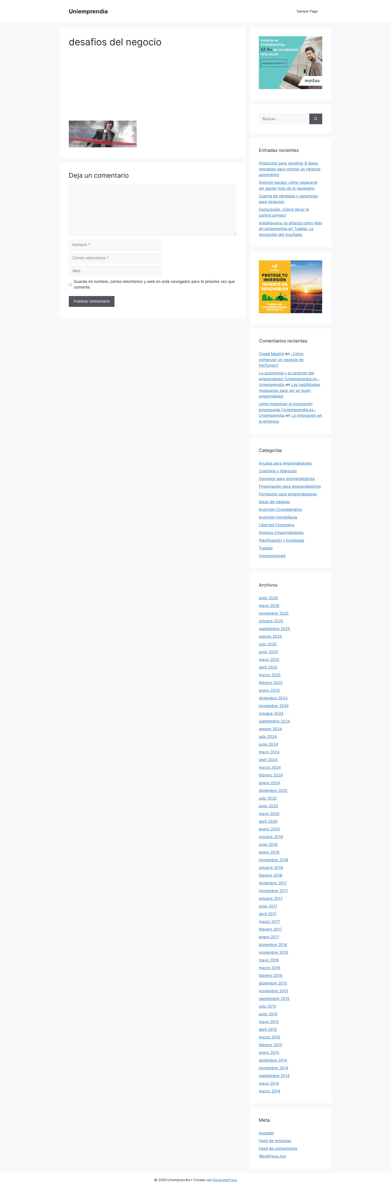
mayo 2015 (269, 1022)
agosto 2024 (270, 729)
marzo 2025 (270, 675)
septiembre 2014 (274, 1075)
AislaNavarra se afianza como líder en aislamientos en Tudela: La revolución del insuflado (290, 229)
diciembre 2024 (273, 698)
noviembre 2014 (273, 1068)
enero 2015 (269, 1052)
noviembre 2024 (274, 706)
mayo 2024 (269, 752)
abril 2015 (268, 1029)
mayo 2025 (269, 659)
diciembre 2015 (273, 983)
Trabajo (266, 548)
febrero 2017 (270, 929)
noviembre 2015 (273, 991)
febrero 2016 (270, 975)
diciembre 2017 (273, 883)
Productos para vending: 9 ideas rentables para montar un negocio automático (289, 169)
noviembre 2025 (273, 613)
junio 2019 (268, 844)
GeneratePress (225, 1180)
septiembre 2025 (274, 628)
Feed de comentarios (278, 1148)
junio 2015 (268, 1014)
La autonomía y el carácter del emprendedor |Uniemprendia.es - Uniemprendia (289, 379)
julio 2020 (268, 798)
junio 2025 (268, 652)
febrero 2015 (270, 1045)
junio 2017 (268, 906)
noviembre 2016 (273, 952)
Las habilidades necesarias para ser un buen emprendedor (289, 390)
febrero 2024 (271, 775)
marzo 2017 (269, 921)
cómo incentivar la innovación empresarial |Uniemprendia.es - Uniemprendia (288, 410)
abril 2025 (268, 667)
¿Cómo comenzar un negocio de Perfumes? (281, 360)
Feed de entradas (275, 1140)
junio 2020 (268, 806)
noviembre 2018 (273, 860)
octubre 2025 (271, 621)
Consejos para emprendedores (287, 478)
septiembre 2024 (274, 721)
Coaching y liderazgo (278, 471)
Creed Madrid (271, 354)
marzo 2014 (269, 1091)
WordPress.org (272, 1156)
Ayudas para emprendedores (285, 463)
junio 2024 (268, 744)
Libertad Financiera (276, 525)
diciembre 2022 (273, 790)
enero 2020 (269, 829)
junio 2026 (268, 598)
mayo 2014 (269, 1083)
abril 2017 (268, 914)
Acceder (266, 1133)
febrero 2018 (270, 875)
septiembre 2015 (274, 998)
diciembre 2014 (273, 1060)
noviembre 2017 (273, 890)
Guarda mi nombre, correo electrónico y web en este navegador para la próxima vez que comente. (154, 284)
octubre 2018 (271, 867)
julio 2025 (268, 644)
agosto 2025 (270, 636)
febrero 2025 (271, 682)
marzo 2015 (269, 1037)
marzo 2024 (270, 767)
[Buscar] (315, 119)
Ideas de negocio (274, 502)
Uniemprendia (88, 11)
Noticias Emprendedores (281, 532)
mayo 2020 (269, 813)
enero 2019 (269, 852)
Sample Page (307, 11)
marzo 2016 (269, 968)
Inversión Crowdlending (280, 509)
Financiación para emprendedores (290, 486)
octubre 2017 (271, 898)
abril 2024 (268, 759)
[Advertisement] (152, 87)
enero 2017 (269, 937)
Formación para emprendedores (288, 494)
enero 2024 (269, 783)
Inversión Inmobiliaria (278, 517)
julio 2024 (268, 736)
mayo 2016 (269, 960)
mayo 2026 (269, 605)
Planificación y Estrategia (281, 540)
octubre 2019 (271, 837)
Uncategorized (272, 555)
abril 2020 (268, 821)
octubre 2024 (271, 713)
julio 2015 (267, 1006)
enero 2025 (269, 690)
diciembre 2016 (273, 944)
